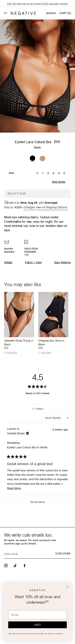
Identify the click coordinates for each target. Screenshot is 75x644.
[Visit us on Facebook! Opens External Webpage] (25, 565)
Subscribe (63, 553)
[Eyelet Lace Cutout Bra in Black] (32, 158)
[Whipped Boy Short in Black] (53, 314)
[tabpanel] (37, 75)
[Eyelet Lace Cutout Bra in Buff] (42, 158)
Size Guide (58, 182)
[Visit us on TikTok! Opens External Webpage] (16, 565)
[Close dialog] (67, 587)
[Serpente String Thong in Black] (19, 314)
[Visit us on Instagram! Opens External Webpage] (6, 565)
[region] (37, 3)
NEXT (37, 625)
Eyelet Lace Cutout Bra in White (27, 447)
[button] (7, 13)
